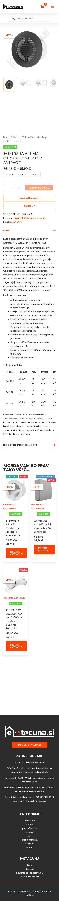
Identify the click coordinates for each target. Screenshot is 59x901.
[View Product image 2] (25, 83)
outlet (29, 847)
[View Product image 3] (41, 83)
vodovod (29, 824)
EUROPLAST (16, 221)
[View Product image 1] (9, 84)
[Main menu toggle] (52, 6)
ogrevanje (29, 820)
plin (29, 835)
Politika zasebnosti (29, 876)
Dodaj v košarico (39, 187)
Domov (6, 137)
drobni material (29, 839)
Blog (29, 865)
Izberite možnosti (16, 553)
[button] (29, 745)
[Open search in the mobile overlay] (29, 18)
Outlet (27, 218)
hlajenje (30, 832)
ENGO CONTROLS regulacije (29, 762)
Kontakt (30, 868)
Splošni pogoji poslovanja (29, 872)
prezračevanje (38, 218)
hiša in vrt (16, 137)
